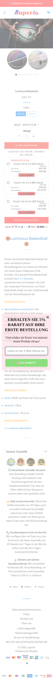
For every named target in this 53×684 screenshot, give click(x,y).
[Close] (47, 317)
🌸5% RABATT (26, 362)
